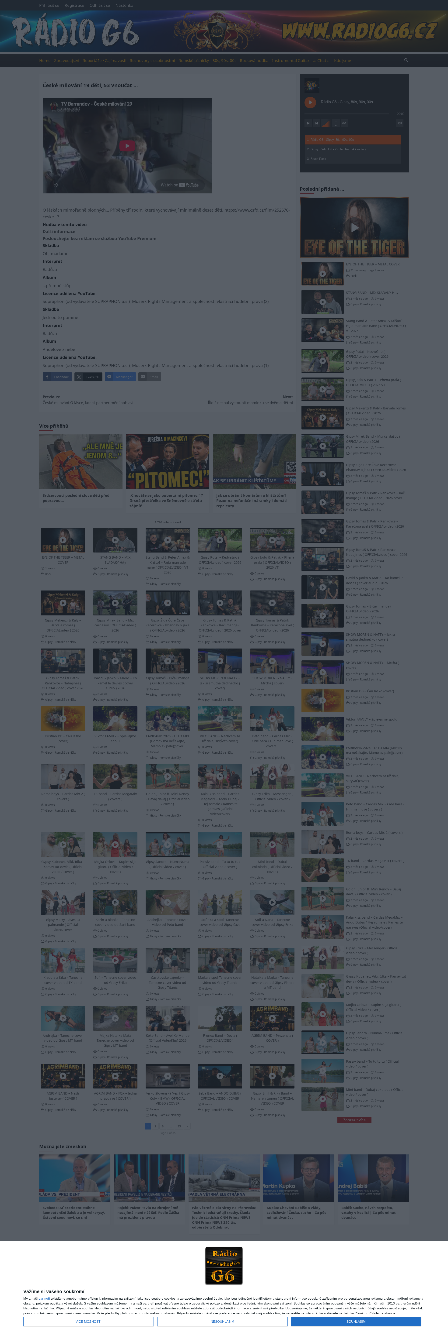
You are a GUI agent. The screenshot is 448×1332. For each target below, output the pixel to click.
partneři (44, 1298)
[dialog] (224, 1286)
